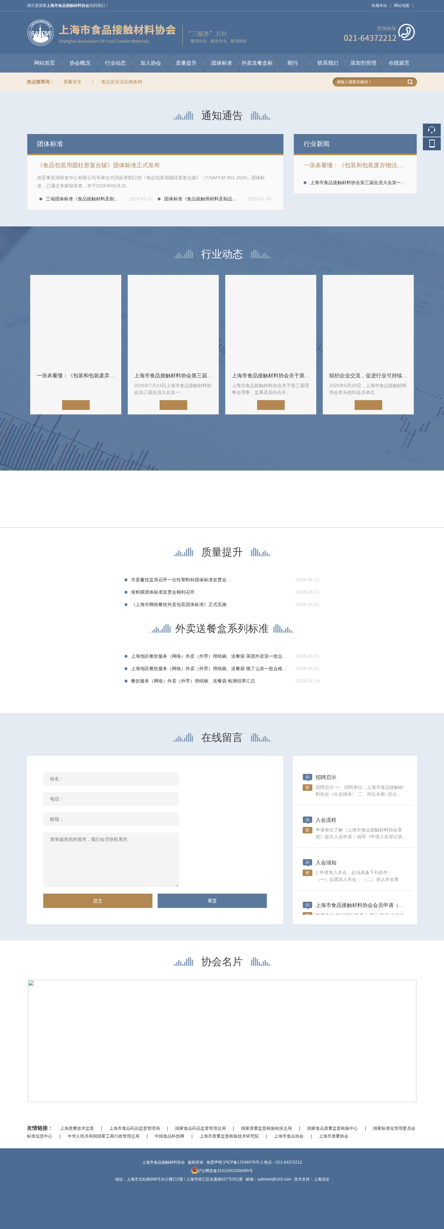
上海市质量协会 (333, 1136)
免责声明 (214, 1162)
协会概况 (80, 63)
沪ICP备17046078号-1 (243, 1162)
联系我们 (328, 63)
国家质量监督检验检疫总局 (266, 1128)
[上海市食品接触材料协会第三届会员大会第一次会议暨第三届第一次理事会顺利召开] (173, 320)
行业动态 (115, 63)
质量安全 (72, 81)
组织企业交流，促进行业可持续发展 (370, 375)
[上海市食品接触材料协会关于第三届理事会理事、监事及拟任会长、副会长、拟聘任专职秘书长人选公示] (270, 320)
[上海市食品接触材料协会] (222, 14)
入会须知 (326, 862)
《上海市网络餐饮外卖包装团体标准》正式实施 (179, 604)
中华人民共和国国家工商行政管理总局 (103, 1136)
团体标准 (221, 63)
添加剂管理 (363, 63)
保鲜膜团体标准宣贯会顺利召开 (163, 592)
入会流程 (326, 820)
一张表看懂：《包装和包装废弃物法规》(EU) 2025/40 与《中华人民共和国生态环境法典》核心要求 (355, 165)
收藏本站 (379, 5)
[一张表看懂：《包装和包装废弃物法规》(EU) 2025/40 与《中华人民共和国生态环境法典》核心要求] (75, 320)
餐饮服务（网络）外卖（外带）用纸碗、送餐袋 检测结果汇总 (193, 680)
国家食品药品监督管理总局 (200, 1128)
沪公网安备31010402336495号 (225, 1170)
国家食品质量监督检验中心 (332, 1128)
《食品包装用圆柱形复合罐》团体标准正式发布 (98, 165)
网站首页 (44, 63)
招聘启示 (326, 777)
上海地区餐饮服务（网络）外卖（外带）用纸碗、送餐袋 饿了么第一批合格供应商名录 (218, 668)
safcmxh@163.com (274, 1179)
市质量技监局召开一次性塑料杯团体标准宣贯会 (179, 579)
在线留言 (399, 63)
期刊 (292, 63)
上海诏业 (321, 1179)
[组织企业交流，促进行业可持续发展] (368, 320)
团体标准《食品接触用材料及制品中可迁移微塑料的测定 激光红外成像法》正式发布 (249, 198)
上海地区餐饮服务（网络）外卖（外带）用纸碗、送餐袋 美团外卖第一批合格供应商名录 (220, 656)
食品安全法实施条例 (121, 81)
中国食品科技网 (169, 1136)
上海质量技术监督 (77, 1128)
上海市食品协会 (289, 1136)
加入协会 (150, 63)
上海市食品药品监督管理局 (134, 1128)
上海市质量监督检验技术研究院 (229, 1136)
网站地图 (402, 5)
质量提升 (186, 63)
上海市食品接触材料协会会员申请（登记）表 (368, 905)
